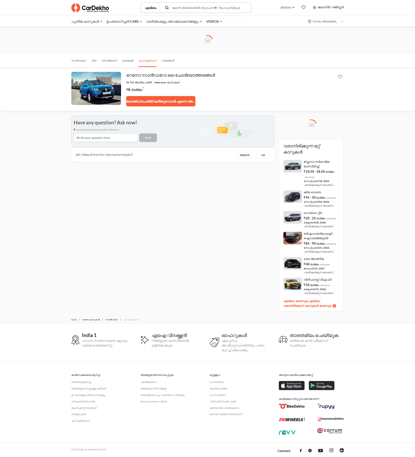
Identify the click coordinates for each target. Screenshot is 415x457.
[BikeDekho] (292, 406)
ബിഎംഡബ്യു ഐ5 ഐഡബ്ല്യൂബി (318, 236)
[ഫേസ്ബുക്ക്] (301, 451)
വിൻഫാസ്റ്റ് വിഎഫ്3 (318, 279)
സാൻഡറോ (78, 60)
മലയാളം (286, 7)
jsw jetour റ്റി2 (313, 213)
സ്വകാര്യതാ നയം (83, 401)
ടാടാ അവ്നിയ (314, 259)
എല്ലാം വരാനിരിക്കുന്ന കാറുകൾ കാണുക (307, 303)
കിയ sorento (312, 192)
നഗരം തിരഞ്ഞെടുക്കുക (325, 21)
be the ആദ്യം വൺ (139, 82)
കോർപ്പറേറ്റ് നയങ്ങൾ (84, 408)
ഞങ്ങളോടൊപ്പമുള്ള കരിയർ (88, 388)
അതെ (244, 155)
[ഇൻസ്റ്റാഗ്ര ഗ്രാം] (331, 451)
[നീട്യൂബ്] (320, 451)
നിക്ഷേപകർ (78, 414)
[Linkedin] (342, 451)
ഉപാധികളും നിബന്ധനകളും (88, 395)
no (263, 155)
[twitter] (310, 451)
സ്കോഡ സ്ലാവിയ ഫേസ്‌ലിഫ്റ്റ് (316, 164)
